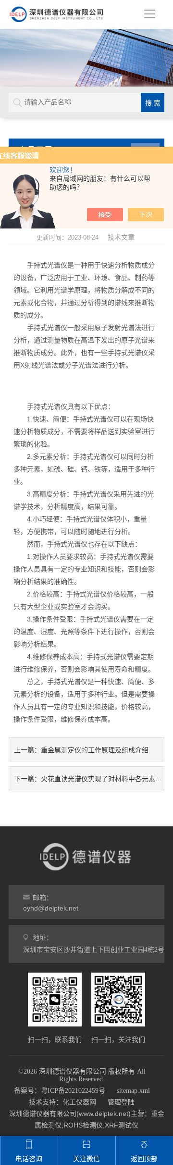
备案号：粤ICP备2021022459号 (59, 1090)
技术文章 (121, 237)
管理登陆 (121, 1102)
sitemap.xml (133, 1090)
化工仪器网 (79, 1102)
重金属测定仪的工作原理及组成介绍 (94, 750)
